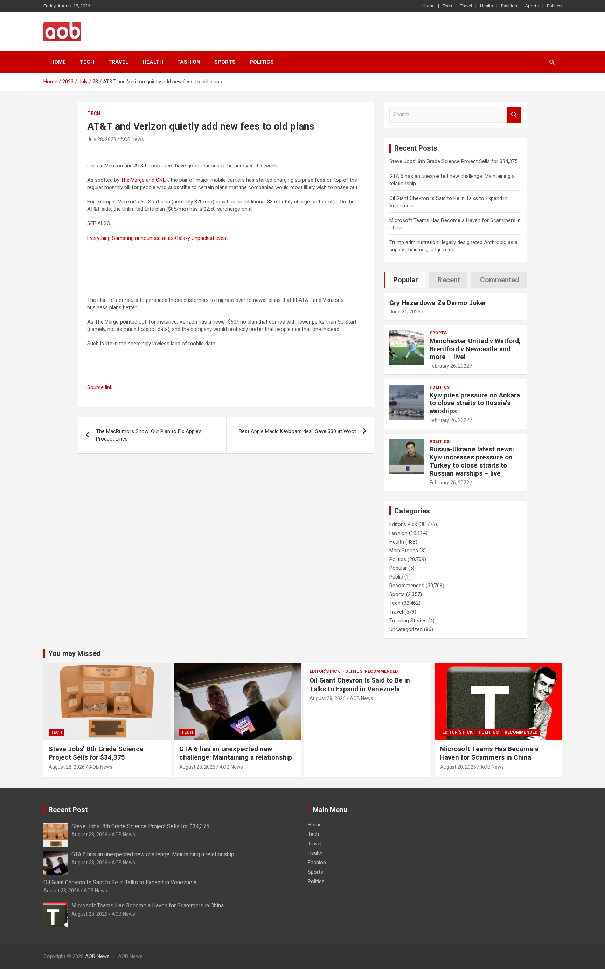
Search (514, 115)
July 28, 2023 (101, 139)
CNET (162, 180)
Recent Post (68, 809)
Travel (466, 5)
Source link (99, 387)
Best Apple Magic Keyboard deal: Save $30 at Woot (297, 431)
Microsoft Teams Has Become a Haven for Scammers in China (489, 753)
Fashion (509, 5)
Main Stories (403, 550)
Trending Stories (408, 620)
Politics (554, 5)
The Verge (133, 180)
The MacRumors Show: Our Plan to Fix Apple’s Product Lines (149, 435)
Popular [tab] (405, 280)
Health (486, 5)
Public (396, 577)
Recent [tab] (449, 280)
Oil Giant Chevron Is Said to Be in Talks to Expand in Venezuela (360, 684)
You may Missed (74, 653)
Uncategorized (406, 629)
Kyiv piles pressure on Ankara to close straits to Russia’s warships (475, 403)
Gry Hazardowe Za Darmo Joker (437, 303)
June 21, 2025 (404, 311)
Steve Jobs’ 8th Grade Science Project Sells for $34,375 (453, 161)
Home (428, 5)
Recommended (406, 585)
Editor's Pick (403, 524)
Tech (447, 5)
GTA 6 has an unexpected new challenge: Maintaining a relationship (235, 753)
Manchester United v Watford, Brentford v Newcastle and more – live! (475, 349)
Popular (398, 568)
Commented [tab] (499, 280)
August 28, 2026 (67, 767)
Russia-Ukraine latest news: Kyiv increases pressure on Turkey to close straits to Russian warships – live (472, 461)
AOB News (132, 139)
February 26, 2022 (449, 366)
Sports (532, 5)
